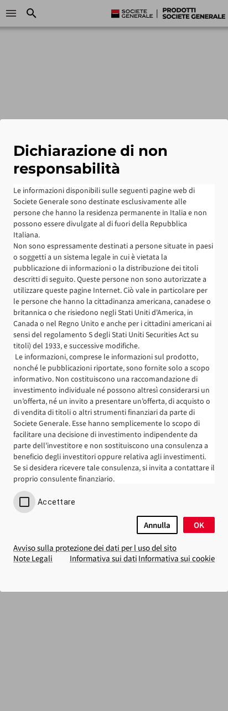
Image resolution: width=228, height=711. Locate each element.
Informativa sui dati (103, 558)
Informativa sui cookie (176, 558)
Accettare (56, 501)
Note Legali (33, 558)
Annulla (157, 525)
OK (199, 525)
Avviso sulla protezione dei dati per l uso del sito (95, 547)
